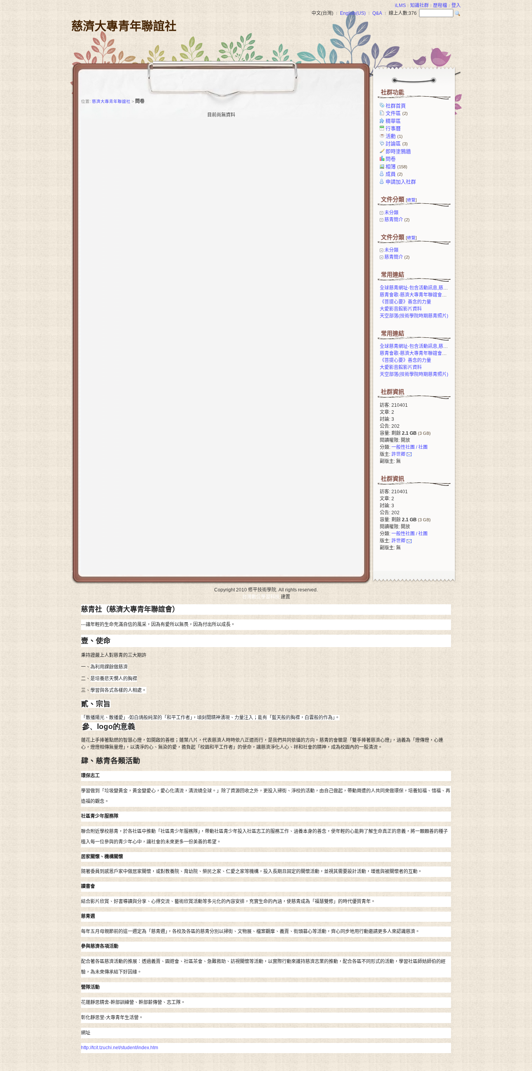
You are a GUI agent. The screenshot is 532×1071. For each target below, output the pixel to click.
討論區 (397, 143)
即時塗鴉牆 (398, 151)
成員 (394, 174)
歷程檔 (440, 5)
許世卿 (398, 454)
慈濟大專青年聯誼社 (123, 25)
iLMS (400, 5)
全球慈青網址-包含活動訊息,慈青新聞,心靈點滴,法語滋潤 (438, 288)
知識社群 (419, 5)
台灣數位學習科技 (261, 597)
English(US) (353, 13)
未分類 (391, 212)
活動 (394, 136)
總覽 (411, 200)
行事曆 (393, 128)
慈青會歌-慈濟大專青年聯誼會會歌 (415, 295)
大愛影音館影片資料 (401, 309)
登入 (456, 5)
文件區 (397, 113)
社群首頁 (396, 106)
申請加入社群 (401, 182)
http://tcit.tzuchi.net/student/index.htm (119, 1047)
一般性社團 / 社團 (409, 447)
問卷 (391, 159)
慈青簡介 (393, 219)
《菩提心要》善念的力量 (405, 302)
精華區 (393, 121)
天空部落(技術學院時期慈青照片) (414, 316)
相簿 (396, 166)
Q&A (377, 13)
